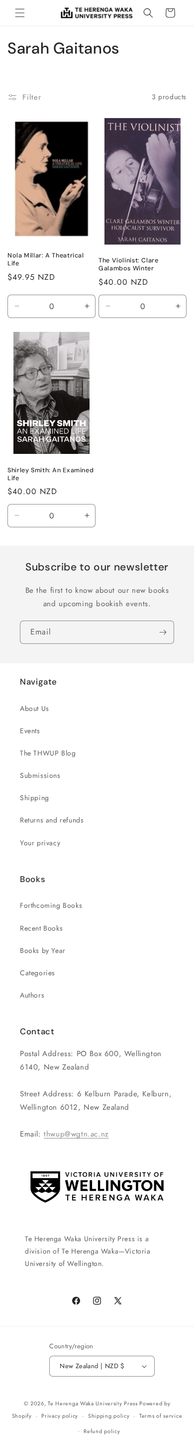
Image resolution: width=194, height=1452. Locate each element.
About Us (34, 708)
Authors (32, 995)
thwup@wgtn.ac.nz (76, 1134)
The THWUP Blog (48, 753)
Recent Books (41, 928)
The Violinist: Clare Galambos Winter (128, 264)
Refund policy (102, 1431)
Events (30, 731)
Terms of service (160, 1416)
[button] (20, 13)
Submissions (40, 775)
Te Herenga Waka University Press (92, 1403)
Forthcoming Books (51, 905)
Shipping (34, 798)
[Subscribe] (163, 632)
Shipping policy (109, 1416)
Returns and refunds (52, 820)
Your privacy (40, 843)
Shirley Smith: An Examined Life (50, 474)
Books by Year (43, 950)
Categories (37, 973)
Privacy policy (59, 1416)
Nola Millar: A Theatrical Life (45, 259)
